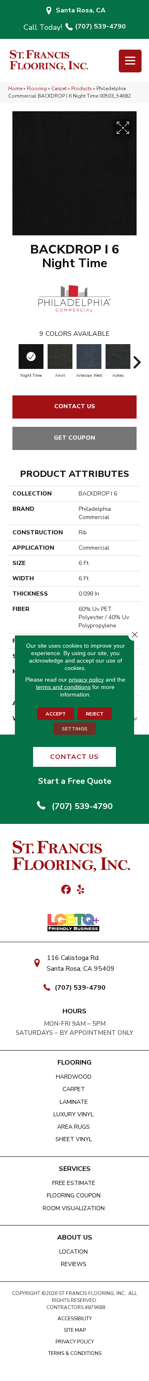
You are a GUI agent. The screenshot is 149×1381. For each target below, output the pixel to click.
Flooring (37, 88)
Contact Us (74, 406)
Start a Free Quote (74, 781)
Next (136, 358)
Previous (12, 358)
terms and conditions (63, 686)
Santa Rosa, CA (81, 10)
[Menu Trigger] (130, 61)
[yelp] (80, 890)
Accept (56, 713)
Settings (74, 728)
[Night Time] (31, 356)
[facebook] (66, 890)
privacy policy (86, 679)
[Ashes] (117, 356)
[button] (74, 757)
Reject (94, 713)
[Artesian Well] (88, 356)
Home (15, 88)
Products (81, 88)
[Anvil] (60, 356)
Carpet (59, 88)
